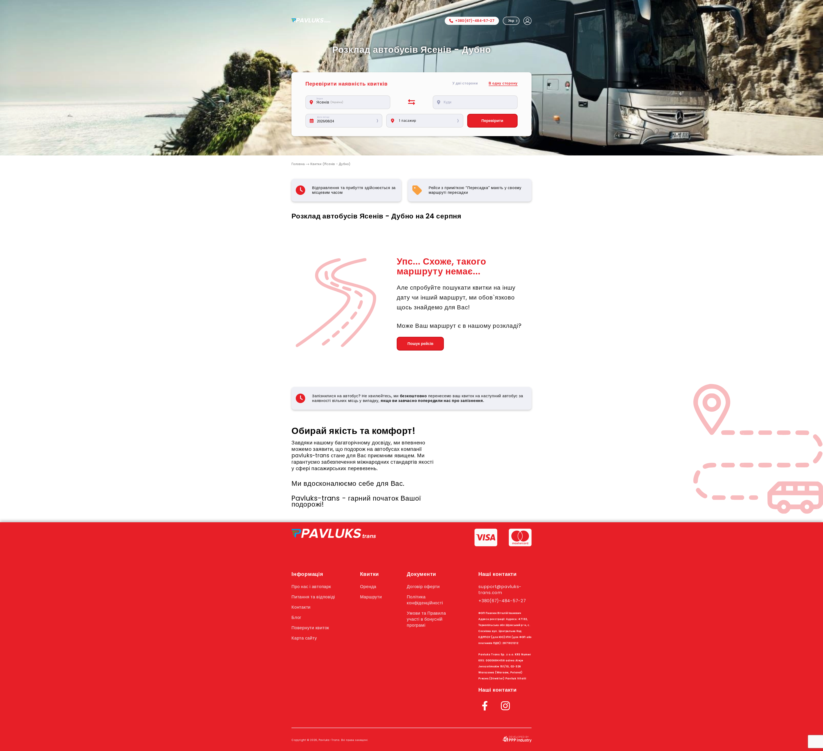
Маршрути (371, 597)
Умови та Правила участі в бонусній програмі (426, 619)
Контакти (301, 607)
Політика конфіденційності (425, 600)
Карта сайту (304, 638)
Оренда (368, 587)
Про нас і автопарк (311, 587)
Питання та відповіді (313, 597)
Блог (296, 617)
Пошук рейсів (420, 344)
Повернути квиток (310, 628)
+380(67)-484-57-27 (474, 20)
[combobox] (350, 102)
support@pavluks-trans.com (499, 590)
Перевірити (492, 121)
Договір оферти (423, 587)
